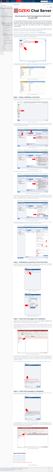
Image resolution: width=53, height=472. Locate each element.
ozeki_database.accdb (42, 32)
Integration (3, 22)
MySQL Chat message (6, 30)
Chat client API (4, 18)
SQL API (3, 23)
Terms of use (5, 470)
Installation (2, 10)
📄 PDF (50, 7)
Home (1, 3)
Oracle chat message (6, 27)
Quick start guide (3, 5)
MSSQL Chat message (6, 25)
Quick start (13, 1)
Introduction (3, 8)
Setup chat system (6, 38)
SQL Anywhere (5, 28)
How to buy (28, 1)
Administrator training (4, 13)
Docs (23, 1)
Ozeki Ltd (10, 468)
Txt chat (3, 47)
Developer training (4, 15)
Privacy (1, 470)
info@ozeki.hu (14, 468)
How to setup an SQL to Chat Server (20, 455)
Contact (33, 1)
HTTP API (3, 45)
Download (19, 1)
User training (3, 12)
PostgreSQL (5, 32)
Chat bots (3, 20)
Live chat (18, 468)
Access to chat (5, 33)
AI (2, 50)
